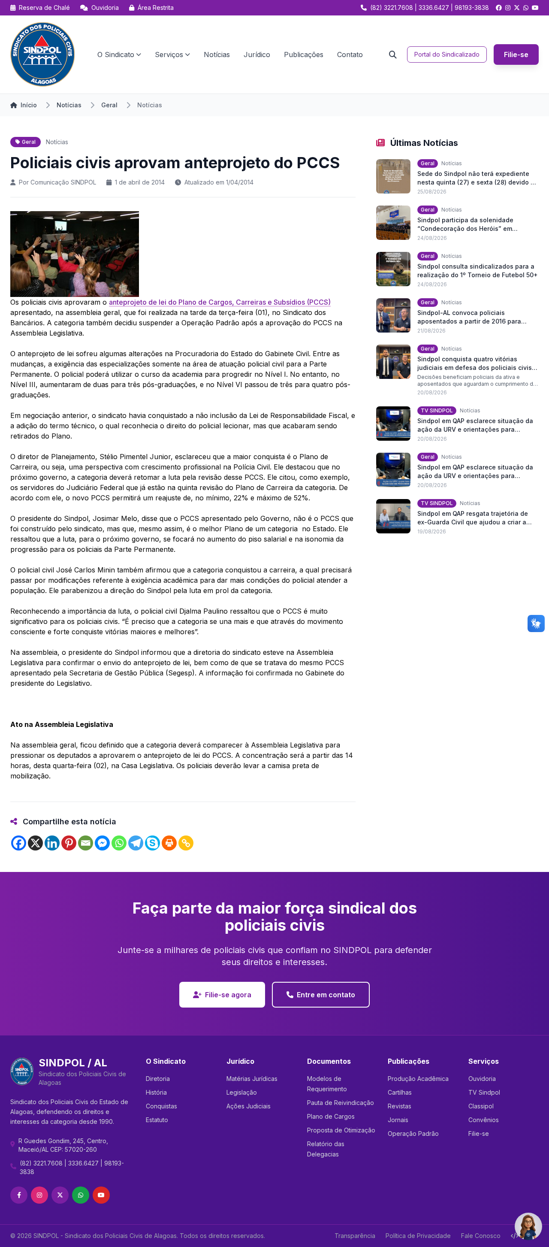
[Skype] (152, 843)
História (156, 1092)
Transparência (355, 1235)
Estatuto (157, 1119)
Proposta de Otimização (341, 1130)
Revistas (399, 1106)
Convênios (483, 1119)
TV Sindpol (484, 1092)
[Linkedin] (52, 843)
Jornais (398, 1119)
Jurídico (257, 54)
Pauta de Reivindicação (340, 1102)
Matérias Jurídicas (252, 1078)
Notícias (217, 54)
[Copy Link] (185, 843)
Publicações (303, 54)
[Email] (85, 843)
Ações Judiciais (248, 1106)
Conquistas (161, 1106)
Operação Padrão (413, 1133)
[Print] (169, 843)
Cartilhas (400, 1092)
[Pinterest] (68, 843)
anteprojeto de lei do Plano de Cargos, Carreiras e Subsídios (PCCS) (220, 302)
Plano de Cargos (331, 1116)
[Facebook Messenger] (102, 843)
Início (29, 105)
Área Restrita (155, 7)
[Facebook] (18, 843)
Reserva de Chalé (43, 7)
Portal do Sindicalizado (447, 54)
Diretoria (158, 1078)
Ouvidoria (104, 7)
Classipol (481, 1106)
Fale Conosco (481, 1235)
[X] (35, 843)
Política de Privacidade (418, 1235)
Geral (109, 105)
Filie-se (516, 54)
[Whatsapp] (119, 843)
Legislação (241, 1092)
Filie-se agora (228, 994)
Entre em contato (326, 994)
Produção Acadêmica (418, 1078)
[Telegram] (135, 843)
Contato (350, 54)
